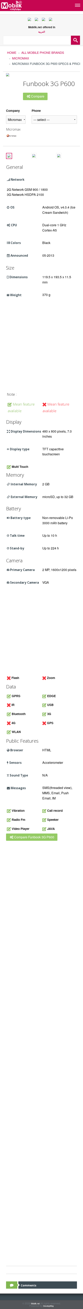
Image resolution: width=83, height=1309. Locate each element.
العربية (41, 31)
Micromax (20, 58)
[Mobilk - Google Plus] (45, 20)
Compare (37, 96)
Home (11, 52)
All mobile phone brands (42, 52)
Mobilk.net (35, 1303)
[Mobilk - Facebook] (31, 20)
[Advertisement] (41, 346)
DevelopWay (48, 1306)
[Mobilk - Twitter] (38, 20)
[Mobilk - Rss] (52, 20)
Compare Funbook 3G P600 (33, 837)
